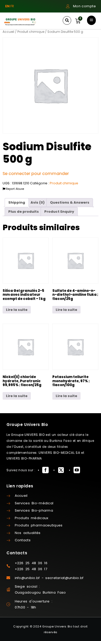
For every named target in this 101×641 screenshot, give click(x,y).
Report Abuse (14, 189)
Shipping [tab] (16, 202)
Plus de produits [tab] (23, 211)
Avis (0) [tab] (38, 202)
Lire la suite (16, 309)
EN (7, 6)
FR (12, 6)
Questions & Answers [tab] (69, 202)
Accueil (8, 31)
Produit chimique (30, 31)
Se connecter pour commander (36, 174)
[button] (67, 20)
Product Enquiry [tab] (59, 211)
